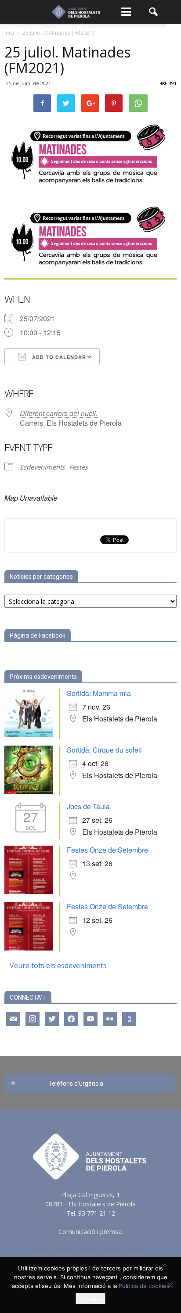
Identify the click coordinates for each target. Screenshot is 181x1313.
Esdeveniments (42, 467)
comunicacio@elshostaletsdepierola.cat (90, 1241)
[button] (153, 12)
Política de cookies (144, 1285)
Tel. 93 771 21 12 (90, 1213)
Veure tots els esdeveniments (58, 965)
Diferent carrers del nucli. (59, 413)
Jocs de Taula (88, 806)
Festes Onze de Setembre (107, 850)
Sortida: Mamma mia (99, 693)
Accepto (90, 1298)
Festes (78, 467)
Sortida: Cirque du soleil (104, 750)
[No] (170, 1285)
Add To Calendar (58, 357)
